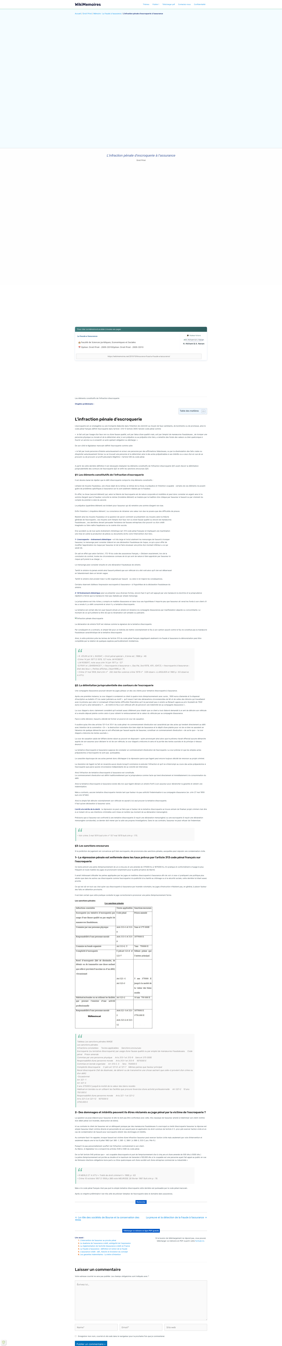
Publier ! (156, 4)
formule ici (199, 1241)
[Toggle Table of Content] (202, 411)
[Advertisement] (141, 307)
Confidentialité (199, 4)
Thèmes (146, 4)
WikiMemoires (88, 4)
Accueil (78, 13)
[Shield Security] (3, 1342)
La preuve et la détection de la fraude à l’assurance (176, 1217)
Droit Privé (87, 13)
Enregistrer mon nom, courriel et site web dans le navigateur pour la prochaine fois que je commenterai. (121, 1336)
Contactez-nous (184, 4)
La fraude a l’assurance (87, 336)
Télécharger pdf (168, 4)
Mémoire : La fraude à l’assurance (107, 13)
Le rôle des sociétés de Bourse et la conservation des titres (107, 1218)
